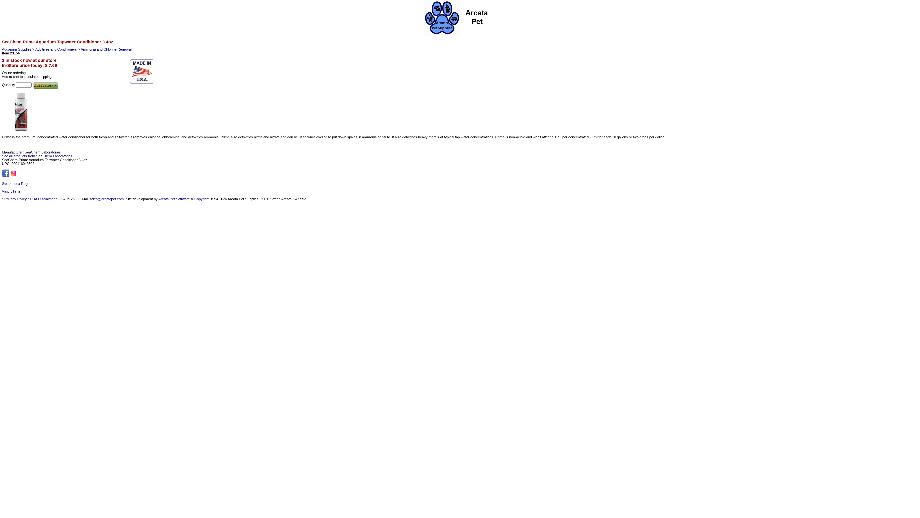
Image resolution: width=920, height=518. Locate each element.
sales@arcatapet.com (106, 199)
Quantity (9, 85)
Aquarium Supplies (17, 49)
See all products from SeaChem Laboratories (37, 156)
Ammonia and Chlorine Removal (106, 49)
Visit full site (11, 191)
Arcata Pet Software (174, 199)
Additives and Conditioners (56, 49)
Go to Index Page (15, 184)
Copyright (201, 199)
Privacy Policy (15, 199)
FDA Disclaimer (42, 199)
